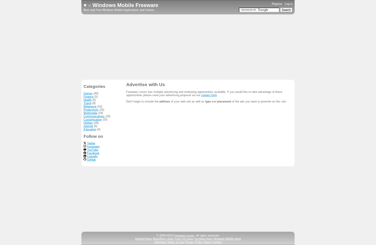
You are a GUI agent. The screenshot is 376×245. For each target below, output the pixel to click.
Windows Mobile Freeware (125, 5)
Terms (175, 242)
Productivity (91, 109)
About (207, 242)
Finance (89, 96)
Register (277, 3)
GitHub (91, 159)
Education (90, 129)
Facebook (93, 153)
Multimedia (90, 113)
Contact (217, 242)
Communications (94, 116)
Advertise (160, 242)
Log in (288, 3)
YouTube (92, 149)
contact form (209, 95)
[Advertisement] (188, 47)
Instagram (93, 146)
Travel (87, 103)
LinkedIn (92, 156)
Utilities (88, 122)
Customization (93, 119)
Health (88, 100)
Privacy (194, 242)
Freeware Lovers (183, 235)
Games (88, 93)
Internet (88, 126)
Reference (90, 106)
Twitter (91, 143)
